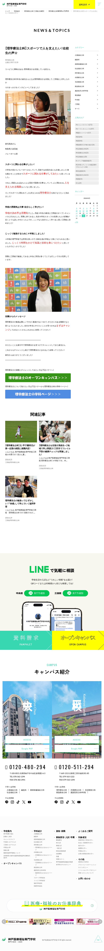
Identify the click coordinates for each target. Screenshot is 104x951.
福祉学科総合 (38, 883)
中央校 (77, 99)
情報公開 (6, 850)
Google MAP (27, 749)
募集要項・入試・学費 (65, 837)
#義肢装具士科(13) (82, 175)
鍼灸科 (77, 59)
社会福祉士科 (79, 68)
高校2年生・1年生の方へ (85, 840)
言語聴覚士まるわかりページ (43, 863)
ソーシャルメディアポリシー (87, 870)
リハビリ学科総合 (39, 880)
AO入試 (58, 843)
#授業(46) (79, 141)
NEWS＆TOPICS (83, 862)
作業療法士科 (79, 77)
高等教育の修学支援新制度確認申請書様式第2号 (17, 857)
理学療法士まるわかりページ (43, 848)
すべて (77, 108)
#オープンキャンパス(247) (85, 129)
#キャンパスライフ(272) (84, 125)
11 (80, 211)
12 (83, 211)
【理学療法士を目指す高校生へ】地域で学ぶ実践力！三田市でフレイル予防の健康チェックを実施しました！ (54, 450)
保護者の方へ (82, 848)
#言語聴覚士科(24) (82, 149)
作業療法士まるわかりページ (43, 856)
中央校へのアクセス (10, 842)
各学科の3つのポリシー (63, 864)
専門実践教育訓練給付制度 (64, 862)
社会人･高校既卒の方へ (85, 843)
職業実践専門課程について (12, 853)
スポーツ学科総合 (39, 878)
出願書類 (59, 854)
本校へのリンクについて (86, 873)
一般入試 (59, 848)
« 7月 (76, 222)
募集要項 (59, 840)
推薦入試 (59, 845)
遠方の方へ (81, 845)
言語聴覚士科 (79, 82)
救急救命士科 (79, 86)
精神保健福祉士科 (81, 64)
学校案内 (8, 830)
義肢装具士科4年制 (81, 91)
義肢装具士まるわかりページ (43, 874)
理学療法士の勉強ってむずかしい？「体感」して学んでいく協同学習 (20, 503)
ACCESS (27, 740)
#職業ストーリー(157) (83, 133)
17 (76, 213)
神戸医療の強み (8, 834)
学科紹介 (38, 830)
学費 (57, 856)
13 (87, 211)
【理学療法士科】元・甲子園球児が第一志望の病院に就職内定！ (20, 447)
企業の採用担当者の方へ (86, 854)
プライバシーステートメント (87, 865)
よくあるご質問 (85, 830)
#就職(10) (79, 179)
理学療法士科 (9, 60)
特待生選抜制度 (61, 851)
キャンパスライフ (9, 839)
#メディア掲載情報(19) (83, 161)
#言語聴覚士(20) (81, 156)
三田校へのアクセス (10, 845)
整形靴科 (78, 95)
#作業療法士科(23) (82, 153)
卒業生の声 (7, 847)
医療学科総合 (38, 886)
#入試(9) (78, 183)
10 (76, 211)
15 (93, 211)
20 (87, 213)
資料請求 (83, 4)
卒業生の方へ (82, 851)
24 (76, 216)
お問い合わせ (84, 878)
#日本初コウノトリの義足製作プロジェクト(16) (86, 166)
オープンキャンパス (13, 863)
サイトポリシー (83, 867)
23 (97, 213)
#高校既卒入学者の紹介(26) (85, 145)
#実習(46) (79, 137)
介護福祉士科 (79, 55)
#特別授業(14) (80, 171)
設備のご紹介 (8, 836)
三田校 (7, 462)
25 (80, 216)
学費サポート (60, 859)
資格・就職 (60, 830)
